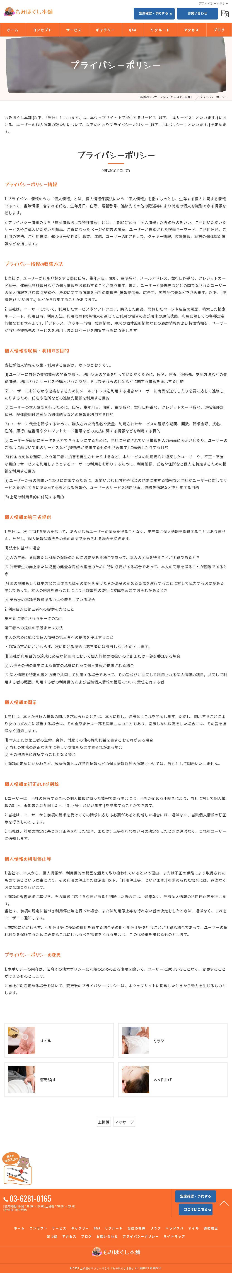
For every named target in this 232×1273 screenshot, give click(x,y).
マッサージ (124, 1122)
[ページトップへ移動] (224, 1202)
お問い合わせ (197, 13)
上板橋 (104, 1122)
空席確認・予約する (153, 13)
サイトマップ (174, 1236)
